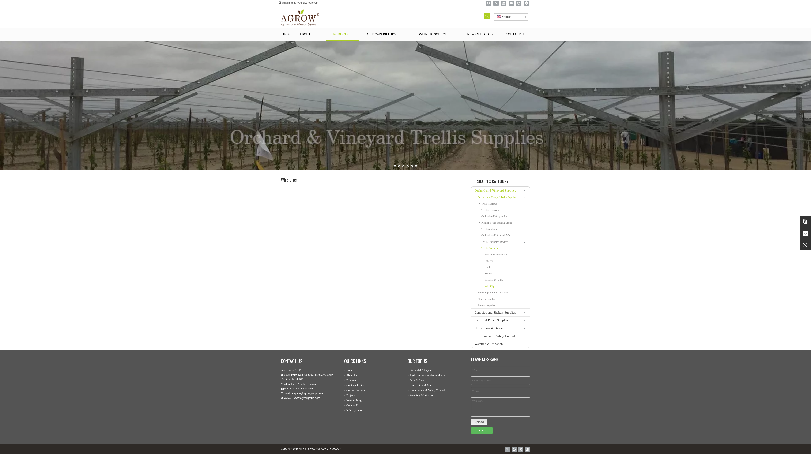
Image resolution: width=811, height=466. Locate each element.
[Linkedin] (503, 3)
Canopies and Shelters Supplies (495, 312)
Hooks (488, 267)
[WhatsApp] (805, 244)
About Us (351, 375)
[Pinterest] (526, 3)
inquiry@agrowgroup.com (303, 2)
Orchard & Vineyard (421, 370)
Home (349, 370)
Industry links (354, 410)
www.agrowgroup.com (307, 398)
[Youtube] (511, 3)
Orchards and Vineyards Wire (496, 235)
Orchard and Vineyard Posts (495, 216)
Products (351, 380)
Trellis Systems (489, 203)
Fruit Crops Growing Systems (493, 292)
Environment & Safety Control (495, 336)
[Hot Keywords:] (487, 16)
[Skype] (805, 221)
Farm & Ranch (418, 380)
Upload (479, 422)
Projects (350, 395)
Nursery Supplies (486, 298)
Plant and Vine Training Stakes (496, 222)
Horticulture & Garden (489, 328)
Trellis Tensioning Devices (494, 241)
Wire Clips (490, 286)
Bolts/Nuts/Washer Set (496, 254)
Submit (482, 430)
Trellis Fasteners (489, 248)
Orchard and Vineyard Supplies (495, 190)
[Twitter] (496, 3)
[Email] (805, 233)
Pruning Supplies (486, 305)
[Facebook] (488, 3)
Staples (488, 273)
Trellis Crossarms (490, 210)
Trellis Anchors (489, 229)
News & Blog (354, 400)
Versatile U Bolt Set (495, 279)
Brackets (489, 260)
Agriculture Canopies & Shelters (428, 375)
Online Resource (355, 390)
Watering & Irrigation (489, 343)
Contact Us (352, 405)
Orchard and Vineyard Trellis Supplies (497, 197)
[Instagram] (518, 3)
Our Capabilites (355, 385)
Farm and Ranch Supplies (491, 320)
